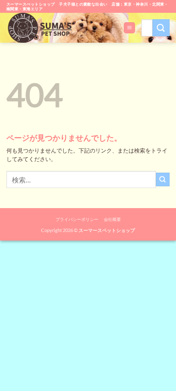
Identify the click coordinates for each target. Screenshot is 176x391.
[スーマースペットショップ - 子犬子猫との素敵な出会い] (42, 28)
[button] (129, 27)
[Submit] (161, 27)
